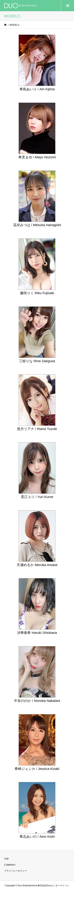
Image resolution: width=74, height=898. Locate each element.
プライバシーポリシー (15, 870)
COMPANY (10, 865)
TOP (6, 859)
